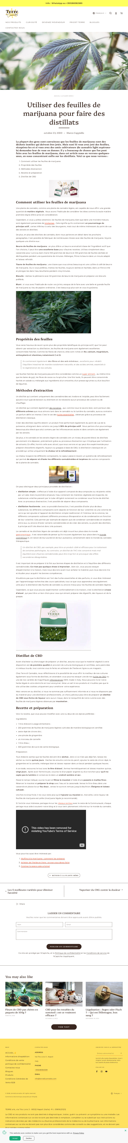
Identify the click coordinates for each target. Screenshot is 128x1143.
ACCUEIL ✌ (10, 1053)
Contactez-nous (12, 1068)
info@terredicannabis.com (45, 1079)
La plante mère (67, 96)
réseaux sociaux (65, 803)
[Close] (125, 1130)
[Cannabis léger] (64, 188)
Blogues (9, 1071)
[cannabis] (64, 474)
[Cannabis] (53, 333)
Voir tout (64, 1027)
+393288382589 (41, 1070)
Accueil (57, 96)
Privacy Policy (78, 1133)
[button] (110, 13)
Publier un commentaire (64, 946)
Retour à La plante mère (65, 875)
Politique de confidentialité (67, 953)
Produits (9, 1075)
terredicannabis (16, 1093)
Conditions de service (96, 953)
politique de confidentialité (18, 1064)
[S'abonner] (121, 1053)
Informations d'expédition (17, 1057)
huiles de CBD (99, 677)
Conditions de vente (14, 1060)
